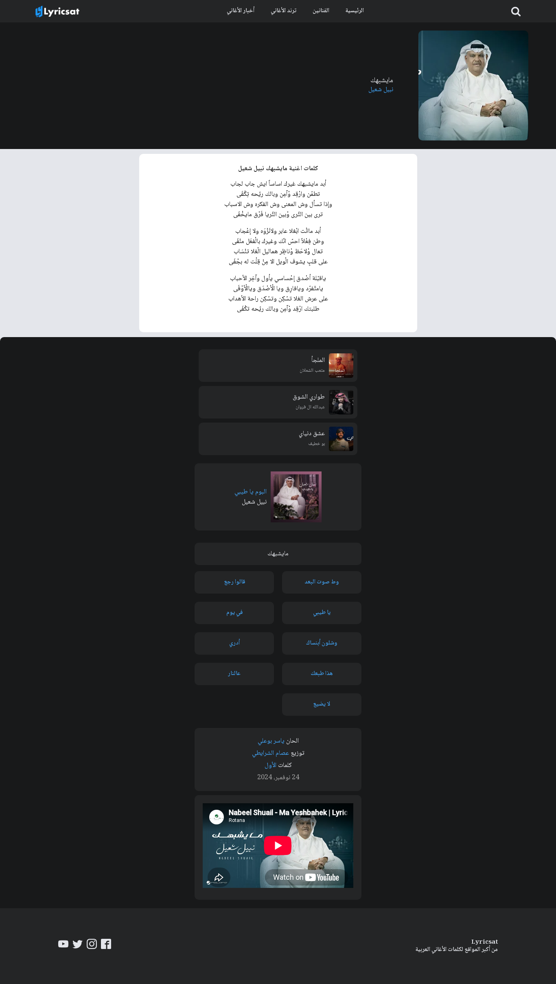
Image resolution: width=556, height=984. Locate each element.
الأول (270, 765)
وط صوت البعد (321, 582)
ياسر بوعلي (271, 741)
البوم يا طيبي (250, 492)
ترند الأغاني (283, 11)
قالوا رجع (234, 582)
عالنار (234, 673)
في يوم (234, 612)
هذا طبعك (322, 673)
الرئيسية (355, 11)
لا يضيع (321, 704)
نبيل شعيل (380, 89)
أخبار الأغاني (240, 11)
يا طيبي (322, 612)
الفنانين (321, 11)
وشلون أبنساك (321, 643)
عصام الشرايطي (270, 753)
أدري (234, 643)
